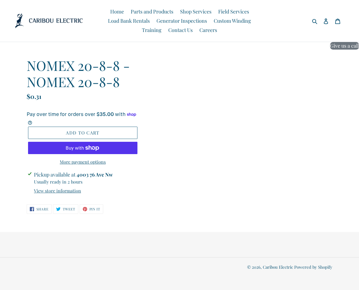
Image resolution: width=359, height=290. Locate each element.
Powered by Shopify (313, 267)
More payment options (83, 162)
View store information (57, 191)
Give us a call (344, 45)
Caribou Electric (278, 267)
